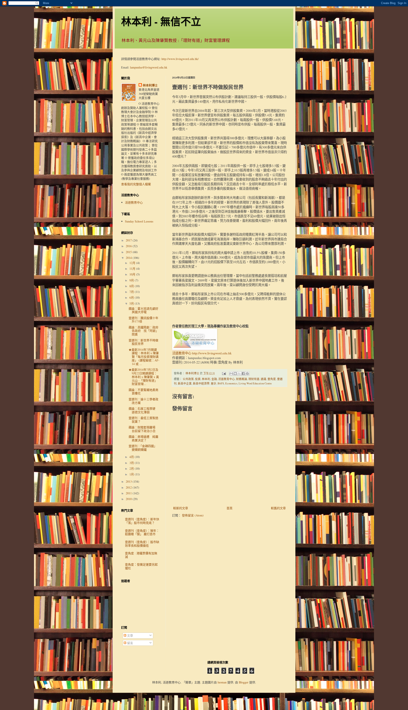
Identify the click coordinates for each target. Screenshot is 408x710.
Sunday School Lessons (139, 221)
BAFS (221, 383)
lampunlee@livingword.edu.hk (148, 67)
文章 (129, 635)
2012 (129, 487)
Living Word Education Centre (255, 383)
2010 (129, 499)
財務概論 (241, 379)
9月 (132, 280)
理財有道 (253, 379)
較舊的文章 (278, 508)
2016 (129, 246)
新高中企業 (185, 383)
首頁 (229, 508)
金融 (214, 379)
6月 (132, 297)
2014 (129, 258)
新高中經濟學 (201, 383)
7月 (132, 292)
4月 (132, 457)
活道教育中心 (226, 379)
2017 (129, 240)
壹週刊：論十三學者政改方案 (143, 401)
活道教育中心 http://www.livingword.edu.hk (202, 353)
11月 (132, 269)
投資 (198, 379)
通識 (263, 379)
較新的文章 (180, 508)
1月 (132, 474)
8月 (132, 286)
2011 (129, 493)
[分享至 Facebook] (243, 373)
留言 (129, 643)
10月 (132, 274)
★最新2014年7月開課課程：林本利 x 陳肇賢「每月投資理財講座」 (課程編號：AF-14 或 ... (144, 357)
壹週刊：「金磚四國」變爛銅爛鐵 (143, 448)
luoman (222, 682)
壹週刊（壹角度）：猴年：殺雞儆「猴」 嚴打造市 (142, 532)
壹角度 (272, 379)
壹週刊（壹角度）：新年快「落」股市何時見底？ (142, 521)
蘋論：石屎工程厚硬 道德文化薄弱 (143, 410)
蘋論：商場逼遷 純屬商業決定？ (143, 438)
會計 (213, 383)
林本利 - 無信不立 (161, 21)
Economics (231, 383)
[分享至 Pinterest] (247, 373)
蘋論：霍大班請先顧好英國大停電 (143, 310)
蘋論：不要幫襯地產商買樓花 (143, 391)
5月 (132, 303)
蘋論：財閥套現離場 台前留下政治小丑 (143, 429)
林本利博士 (150, 85)
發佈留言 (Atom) (193, 515)
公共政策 (188, 379)
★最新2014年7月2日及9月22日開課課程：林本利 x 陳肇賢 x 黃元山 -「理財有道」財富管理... (144, 377)
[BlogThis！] (235, 373)
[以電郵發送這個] (231, 373)
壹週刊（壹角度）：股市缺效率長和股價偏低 (142, 543)
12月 (132, 263)
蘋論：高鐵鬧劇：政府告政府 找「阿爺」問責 (144, 330)
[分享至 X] (239, 373)
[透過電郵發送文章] (224, 373)
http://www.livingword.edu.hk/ (180, 59)
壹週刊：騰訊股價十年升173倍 (143, 320)
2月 (132, 468)
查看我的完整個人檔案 (136, 184)
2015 (129, 252)
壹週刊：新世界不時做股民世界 (143, 342)
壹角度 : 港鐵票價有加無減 (141, 555)
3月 (132, 463)
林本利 (206, 379)
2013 (129, 481)
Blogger (243, 682)
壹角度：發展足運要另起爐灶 (141, 566)
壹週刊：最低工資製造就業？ (143, 419)
